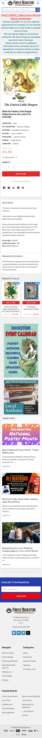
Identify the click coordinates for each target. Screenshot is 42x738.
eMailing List (6, 672)
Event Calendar (7, 657)
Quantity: (6, 162)
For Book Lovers (29, 669)
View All (25, 715)
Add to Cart (11, 303)
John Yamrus (27, 700)
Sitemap (5, 680)
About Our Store (8, 653)
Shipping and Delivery (10, 661)
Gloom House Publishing (31, 696)
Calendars (26, 665)
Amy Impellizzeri (8, 712)
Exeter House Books (9, 696)
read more (6, 466)
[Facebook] (4, 188)
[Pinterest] (23, 188)
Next (39, 299)
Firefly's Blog (7, 676)
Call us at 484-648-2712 (21, 627)
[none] (21, 82)
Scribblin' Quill (7, 704)
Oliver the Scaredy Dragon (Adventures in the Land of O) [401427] (11, 309)
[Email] (9, 188)
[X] (28, 633)
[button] (21, 351)
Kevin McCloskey (8, 708)
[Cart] (38, 3)
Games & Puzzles (29, 661)
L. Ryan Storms (27, 711)
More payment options (21, 181)
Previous (3, 299)
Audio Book (27, 657)
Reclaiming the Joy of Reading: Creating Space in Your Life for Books (20, 549)
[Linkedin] (18, 188)
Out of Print (6, 700)
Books (25, 653)
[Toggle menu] (3, 3)
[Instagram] (19, 633)
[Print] (14, 188)
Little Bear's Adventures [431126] (31, 308)
